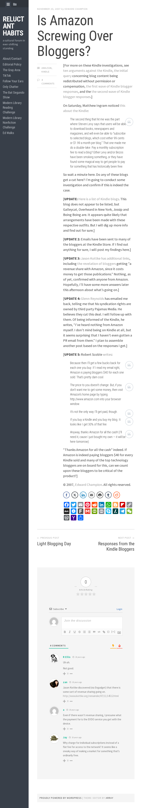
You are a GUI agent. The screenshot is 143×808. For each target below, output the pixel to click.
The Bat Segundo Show (13, 95)
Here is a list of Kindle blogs (98, 199)
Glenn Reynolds (92, 298)
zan (65, 682)
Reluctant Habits (13, 26)
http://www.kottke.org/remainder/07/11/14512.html (91, 696)
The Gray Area (11, 70)
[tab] (8, 4)
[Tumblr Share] (108, 495)
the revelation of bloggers (96, 263)
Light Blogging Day (54, 543)
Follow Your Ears (13, 81)
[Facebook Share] (66, 495)
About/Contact (12, 58)
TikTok (7, 75)
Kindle (46, 71)
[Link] (103, 632)
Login (119, 609)
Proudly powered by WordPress (61, 797)
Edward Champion (76, 8)
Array (109, 797)
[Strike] (79, 632)
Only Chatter (10, 87)
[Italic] (69, 632)
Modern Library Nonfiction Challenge (12, 122)
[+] (113, 631)
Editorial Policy (12, 64)
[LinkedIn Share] (83, 495)
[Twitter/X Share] (75, 495)
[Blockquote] (94, 632)
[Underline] (74, 632)
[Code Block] (99, 632)
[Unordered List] (89, 632)
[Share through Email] (91, 495)
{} (108, 631)
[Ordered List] (84, 632)
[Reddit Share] (116, 495)
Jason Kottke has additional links (105, 258)
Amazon (47, 68)
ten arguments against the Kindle (87, 70)
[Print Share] (100, 495)
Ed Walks (8, 133)
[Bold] (64, 632)
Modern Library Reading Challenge (12, 107)
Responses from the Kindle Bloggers (116, 546)
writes (107, 354)
